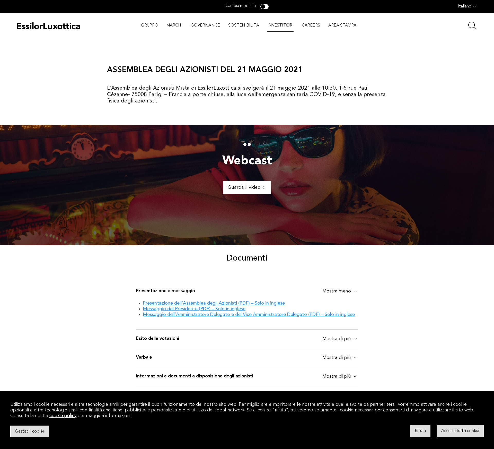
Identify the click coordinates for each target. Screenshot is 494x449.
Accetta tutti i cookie (460, 431)
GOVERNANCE (205, 25)
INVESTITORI (280, 25)
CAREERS (311, 25)
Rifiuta (420, 431)
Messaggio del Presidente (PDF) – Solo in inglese (194, 309)
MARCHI (174, 25)
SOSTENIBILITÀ (243, 25)
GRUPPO (149, 25)
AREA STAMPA (342, 25)
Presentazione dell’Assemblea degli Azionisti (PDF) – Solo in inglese (214, 303)
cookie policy (62, 415)
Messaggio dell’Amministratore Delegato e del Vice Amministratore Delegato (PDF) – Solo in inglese (249, 314)
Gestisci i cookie (29, 431)
